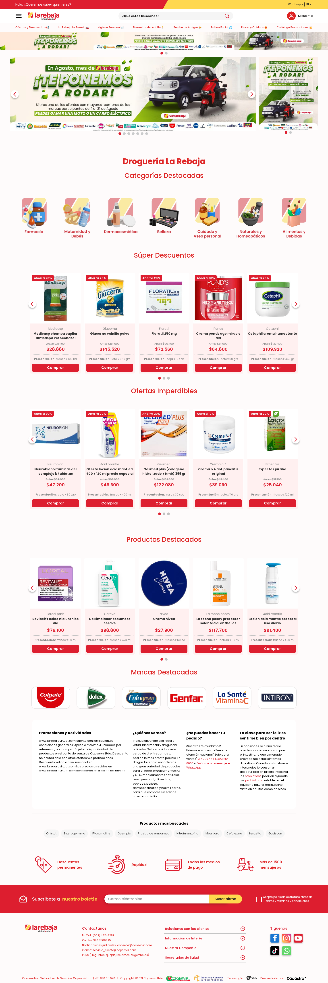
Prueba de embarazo (153, 833)
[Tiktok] (275, 952)
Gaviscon (275, 833)
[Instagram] (286, 939)
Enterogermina (74, 833)
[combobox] (175, 16)
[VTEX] (251, 978)
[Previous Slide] (15, 94)
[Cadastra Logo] (296, 978)
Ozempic (124, 833)
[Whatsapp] (286, 952)
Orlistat (51, 833)
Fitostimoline (101, 833)
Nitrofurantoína (187, 833)
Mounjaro (212, 833)
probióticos (253, 776)
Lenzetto (255, 833)
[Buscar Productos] (227, 16)
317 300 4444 (207, 759)
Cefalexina (234, 833)
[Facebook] (275, 939)
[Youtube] (298, 939)
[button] (161, 53)
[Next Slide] (251, 94)
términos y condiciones (293, 901)
